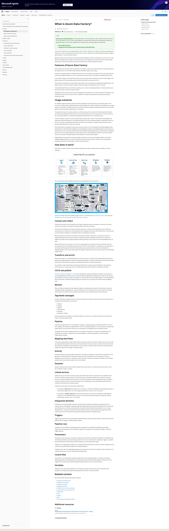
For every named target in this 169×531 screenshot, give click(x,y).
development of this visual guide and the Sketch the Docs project (71, 217)
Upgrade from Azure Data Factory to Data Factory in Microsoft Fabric (76, 47)
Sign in (165, 11)
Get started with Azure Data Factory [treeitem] (11, 43)
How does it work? (145, 25)
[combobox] (15, 21)
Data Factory (66, 19)
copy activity (96, 390)
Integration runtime (62, 484)
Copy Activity (75, 244)
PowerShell (60, 492)
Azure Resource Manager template (66, 499)
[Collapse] (28, 18)
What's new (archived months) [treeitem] (10, 36)
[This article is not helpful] (154, 33)
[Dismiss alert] (166, 3)
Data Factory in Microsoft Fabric (64, 38)
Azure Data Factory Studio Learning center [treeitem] (13, 55)
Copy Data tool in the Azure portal (65, 490)
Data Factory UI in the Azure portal (66, 488)
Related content (145, 29)
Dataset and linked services (64, 480)
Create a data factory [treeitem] (8, 45)
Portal (153, 15)
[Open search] (162, 11)
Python (59, 495)
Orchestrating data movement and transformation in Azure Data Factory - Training (74, 511)
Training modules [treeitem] (7, 53)
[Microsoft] (2, 11)
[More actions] (113, 20)
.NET (58, 493)
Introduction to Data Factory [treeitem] (10, 31)
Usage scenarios (145, 23)
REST (58, 497)
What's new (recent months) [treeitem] (10, 33)
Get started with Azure (161, 15)
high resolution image (98, 215)
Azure (60, 19)
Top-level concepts (146, 27)
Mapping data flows (62, 486)
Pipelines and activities (63, 482)
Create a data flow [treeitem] (8, 50)
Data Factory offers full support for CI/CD (65, 274)
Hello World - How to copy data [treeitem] (10, 48)
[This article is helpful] (152, 33)
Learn (56, 19)
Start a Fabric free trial (64, 45)
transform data (72, 397)
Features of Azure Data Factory (149, 22)
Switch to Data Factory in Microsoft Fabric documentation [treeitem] (15, 26)
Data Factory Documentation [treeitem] (9, 24)
